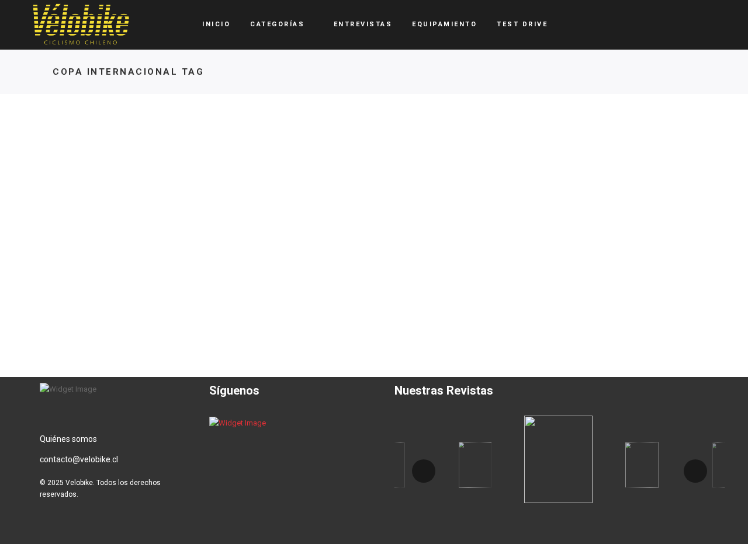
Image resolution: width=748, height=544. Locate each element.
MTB (62, 257)
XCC (87, 257)
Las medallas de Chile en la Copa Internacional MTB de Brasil (117, 303)
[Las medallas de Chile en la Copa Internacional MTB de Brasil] (117, 181)
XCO (111, 257)
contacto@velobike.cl (79, 459)
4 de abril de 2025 (87, 343)
